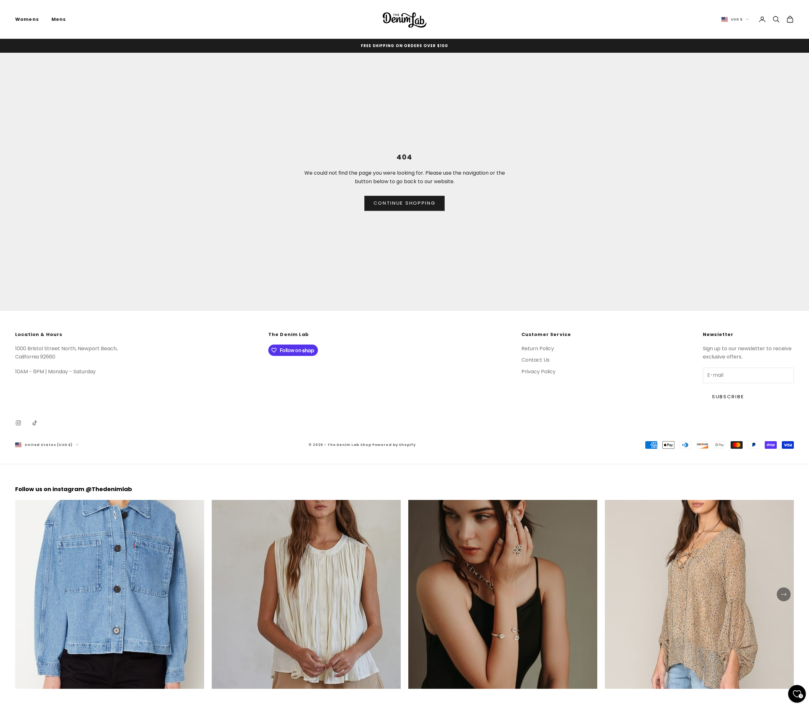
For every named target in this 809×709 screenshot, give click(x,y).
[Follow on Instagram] (18, 423)
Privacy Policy (538, 371)
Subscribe (728, 396)
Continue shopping (405, 203)
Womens (27, 19)
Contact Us (535, 360)
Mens (59, 19)
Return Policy (537, 348)
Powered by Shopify (394, 444)
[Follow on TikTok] (35, 423)
